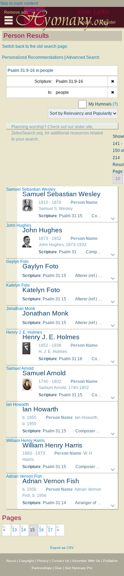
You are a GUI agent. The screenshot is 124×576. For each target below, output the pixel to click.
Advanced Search (83, 57)
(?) (115, 104)
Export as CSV (62, 548)
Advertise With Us (86, 561)
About (11, 561)
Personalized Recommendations (32, 57)
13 (14, 530)
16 (41, 530)
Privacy (43, 561)
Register (108, 22)
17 (50, 530)
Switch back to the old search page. (35, 46)
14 (23, 530)
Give (58, 568)
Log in (86, 22)
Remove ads (16, 12)
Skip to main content (19, 3)
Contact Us (60, 561)
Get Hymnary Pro (78, 568)
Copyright (26, 561)
